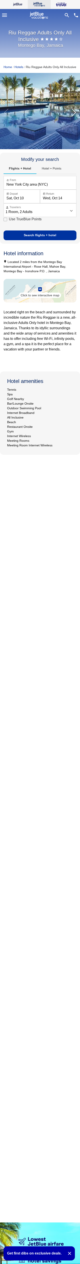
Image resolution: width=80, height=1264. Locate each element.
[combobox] (40, 185)
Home (8, 67)
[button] (74, 113)
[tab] (20, 168)
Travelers (13, 207)
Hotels (18, 67)
